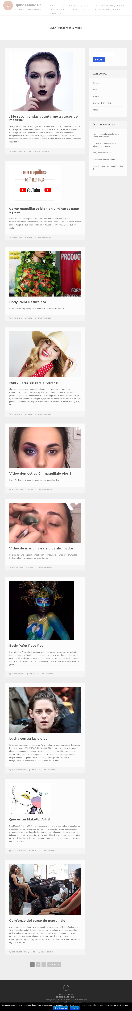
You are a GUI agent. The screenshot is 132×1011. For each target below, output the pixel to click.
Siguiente (54, 964)
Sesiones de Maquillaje (102, 103)
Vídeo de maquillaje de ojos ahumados (41, 548)
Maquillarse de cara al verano (33, 383)
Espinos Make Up (28, 5)
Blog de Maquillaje (108, 9)
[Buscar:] (104, 54)
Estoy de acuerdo (61, 1008)
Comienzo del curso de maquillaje (37, 920)
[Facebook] (66, 988)
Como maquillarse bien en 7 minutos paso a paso (44, 210)
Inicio (52, 6)
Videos (95, 110)
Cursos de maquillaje (110, 6)
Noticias (96, 96)
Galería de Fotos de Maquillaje (69, 9)
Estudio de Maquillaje (76, 6)
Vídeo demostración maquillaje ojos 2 (40, 473)
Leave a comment (44, 151)
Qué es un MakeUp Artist (30, 819)
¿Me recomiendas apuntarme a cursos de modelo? (43, 118)
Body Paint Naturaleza (27, 302)
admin (29, 151)
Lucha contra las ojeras (28, 738)
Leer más (75, 1008)
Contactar (56, 13)
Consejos (97, 83)
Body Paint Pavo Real (27, 645)
